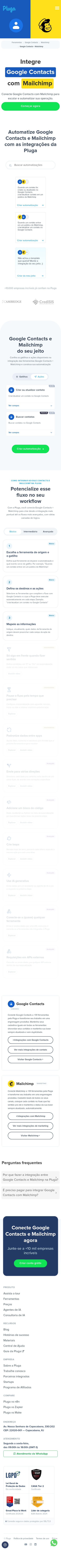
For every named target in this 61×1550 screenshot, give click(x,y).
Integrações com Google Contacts (31, 1040)
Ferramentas (17, 43)
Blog (6, 1329)
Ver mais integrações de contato (30, 1050)
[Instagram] (31, 1544)
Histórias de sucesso (16, 1335)
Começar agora (30, 106)
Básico (13, 531)
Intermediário (30, 531)
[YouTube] (26, 1544)
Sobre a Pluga (12, 1365)
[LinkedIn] (35, 1544)
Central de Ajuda (14, 1345)
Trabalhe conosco (14, 1371)
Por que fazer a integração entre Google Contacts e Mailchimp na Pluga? (30, 1177)
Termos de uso (42, 1539)
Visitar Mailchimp (29, 1135)
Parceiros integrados (16, 1376)
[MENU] (58, 9)
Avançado (48, 531)
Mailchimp (45, 43)
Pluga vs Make (12, 1412)
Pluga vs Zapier (13, 1407)
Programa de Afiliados (17, 1387)
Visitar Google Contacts (30, 1059)
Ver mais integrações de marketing (30, 1126)
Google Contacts (31, 43)
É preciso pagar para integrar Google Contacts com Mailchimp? (29, 1193)
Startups (8, 1382)
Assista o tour (11, 1293)
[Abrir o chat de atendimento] (5, 1544)
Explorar (12, 714)
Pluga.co (9, 9)
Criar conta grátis (30, 1263)
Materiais (9, 1340)
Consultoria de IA (14, 1315)
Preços (7, 1304)
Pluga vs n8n (11, 1401)
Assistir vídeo (14, 674)
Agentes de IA (12, 1309)
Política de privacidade (23, 1539)
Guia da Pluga (12, 1351)
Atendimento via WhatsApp (32, 1454)
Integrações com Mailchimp (31, 1116)
